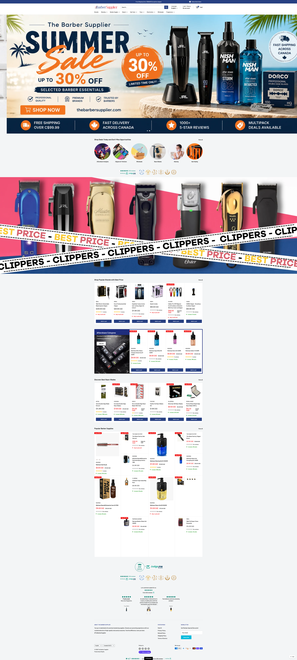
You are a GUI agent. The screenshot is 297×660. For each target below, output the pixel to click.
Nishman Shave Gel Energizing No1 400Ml (192, 443)
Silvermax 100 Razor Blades (175, 387)
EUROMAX (116, 385)
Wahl (97, 285)
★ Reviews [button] (148, 658)
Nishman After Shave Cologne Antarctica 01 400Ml (137, 336)
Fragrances (169, 12)
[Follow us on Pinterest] (146, 632)
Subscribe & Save (196, 1)
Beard (124, 12)
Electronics (150, 12)
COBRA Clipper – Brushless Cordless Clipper (193, 288)
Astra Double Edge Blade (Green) (102, 388)
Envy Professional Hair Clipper (120, 288)
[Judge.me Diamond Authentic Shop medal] (141, 156)
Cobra (188, 285)
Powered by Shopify (99, 635)
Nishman (133, 332)
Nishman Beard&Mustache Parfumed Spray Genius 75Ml (139, 444)
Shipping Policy (162, 619)
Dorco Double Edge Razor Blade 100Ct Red (139, 388)
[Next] (202, 287)
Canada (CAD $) (107, 629)
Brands (96, 12)
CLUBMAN (134, 462)
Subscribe (186, 621)
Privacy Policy (162, 614)
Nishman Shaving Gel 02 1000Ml (159, 445)
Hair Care (132, 12)
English (97, 629)
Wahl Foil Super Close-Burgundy (192, 506)
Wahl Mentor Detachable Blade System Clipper (102, 288)
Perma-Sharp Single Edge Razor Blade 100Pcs (193, 388)
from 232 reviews (147, 576)
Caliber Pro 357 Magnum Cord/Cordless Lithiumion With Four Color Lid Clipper (175, 289)
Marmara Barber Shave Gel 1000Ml (139, 506)
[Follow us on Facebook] (140, 632)
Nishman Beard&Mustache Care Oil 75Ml (107, 489)
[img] (148, 574)
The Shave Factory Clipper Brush (193, 421)
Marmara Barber (137, 503)
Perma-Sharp (189, 385)
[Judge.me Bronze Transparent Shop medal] (154, 156)
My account (186, 8)
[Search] (166, 7)
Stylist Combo (154, 288)
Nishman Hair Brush (101, 448)
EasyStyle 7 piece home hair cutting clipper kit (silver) (138, 289)
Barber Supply (114, 12)
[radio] (97, 444)
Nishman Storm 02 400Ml (174, 334)
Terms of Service (162, 622)
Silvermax (171, 385)
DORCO (134, 385)
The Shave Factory (137, 418)
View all (200, 123)
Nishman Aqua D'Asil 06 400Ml (155, 335)
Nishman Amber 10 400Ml (192, 334)
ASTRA (97, 385)
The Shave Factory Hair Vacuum (138, 421)
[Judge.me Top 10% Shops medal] (167, 156)
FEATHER (152, 385)
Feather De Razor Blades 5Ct (156, 388)
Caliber (170, 285)
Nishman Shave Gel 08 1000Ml (158, 489)
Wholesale (161, 12)
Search (160, 612)
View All (101, 327)
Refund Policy (161, 617)
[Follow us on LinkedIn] (148, 632)
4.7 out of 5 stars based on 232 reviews (152, 642)
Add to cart (104, 305)
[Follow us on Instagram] (143, 632)
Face (141, 12)
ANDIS (115, 285)
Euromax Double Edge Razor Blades (120, 388)
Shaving (103, 12)
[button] (147, 597)
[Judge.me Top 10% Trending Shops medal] (173, 156)
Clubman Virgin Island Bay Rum (139, 465)
